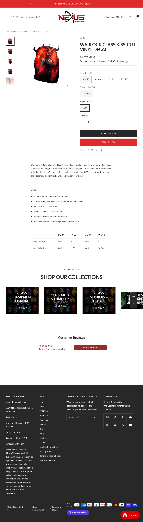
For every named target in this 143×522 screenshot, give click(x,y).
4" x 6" (98, 79)
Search (43, 424)
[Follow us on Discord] (130, 417)
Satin (85, 107)
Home (8, 32)
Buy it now (108, 142)
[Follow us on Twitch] (107, 425)
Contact (43, 438)
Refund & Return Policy (50, 456)
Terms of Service (47, 460)
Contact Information (49, 447)
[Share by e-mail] (101, 150)
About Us (44, 415)
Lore (82, 38)
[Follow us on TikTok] (115, 417)
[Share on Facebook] (88, 150)
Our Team (44, 420)
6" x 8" (111, 79)
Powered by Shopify (57, 508)
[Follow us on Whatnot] (115, 425)
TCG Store (44, 411)
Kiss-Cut (86, 93)
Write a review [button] (90, 347)
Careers (43, 442)
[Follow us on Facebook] (123, 417)
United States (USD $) (113, 17)
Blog (42, 429)
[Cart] (135, 17)
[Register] (94, 417)
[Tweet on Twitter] (96, 150)
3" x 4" (86, 79)
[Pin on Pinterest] (92, 150)
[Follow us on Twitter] (123, 425)
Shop (42, 406)
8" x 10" (124, 79)
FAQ (42, 433)
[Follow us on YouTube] (130, 425)
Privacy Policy (46, 451)
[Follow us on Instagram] (107, 417)
